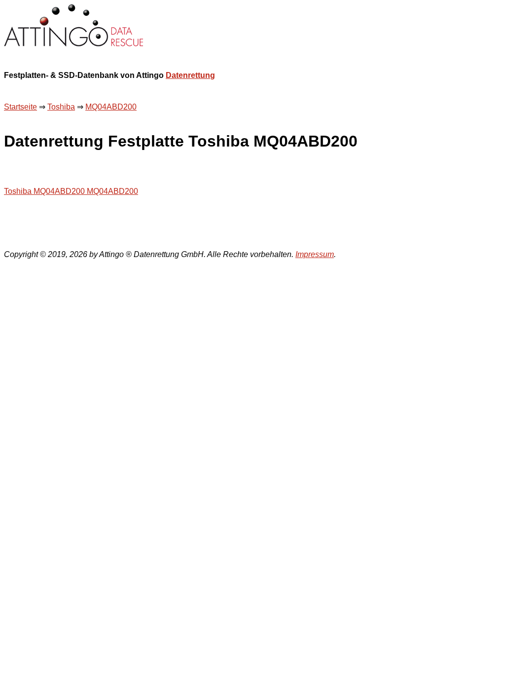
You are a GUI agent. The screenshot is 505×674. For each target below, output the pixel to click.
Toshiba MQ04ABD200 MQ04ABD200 (71, 191)
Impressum (314, 254)
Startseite (20, 107)
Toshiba (61, 107)
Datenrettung (190, 75)
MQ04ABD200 (111, 107)
